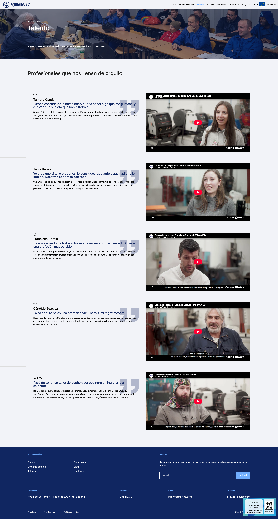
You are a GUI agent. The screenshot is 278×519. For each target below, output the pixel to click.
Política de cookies (71, 512)
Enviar (243, 475)
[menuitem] (267, 4)
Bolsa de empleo (37, 467)
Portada (31, 21)
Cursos (32, 462)
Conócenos (80, 462)
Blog (76, 467)
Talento (32, 471)
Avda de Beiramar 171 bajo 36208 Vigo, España (56, 497)
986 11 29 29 (127, 497)
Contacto (79, 471)
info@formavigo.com (180, 497)
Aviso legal (32, 512)
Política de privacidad (49, 512)
